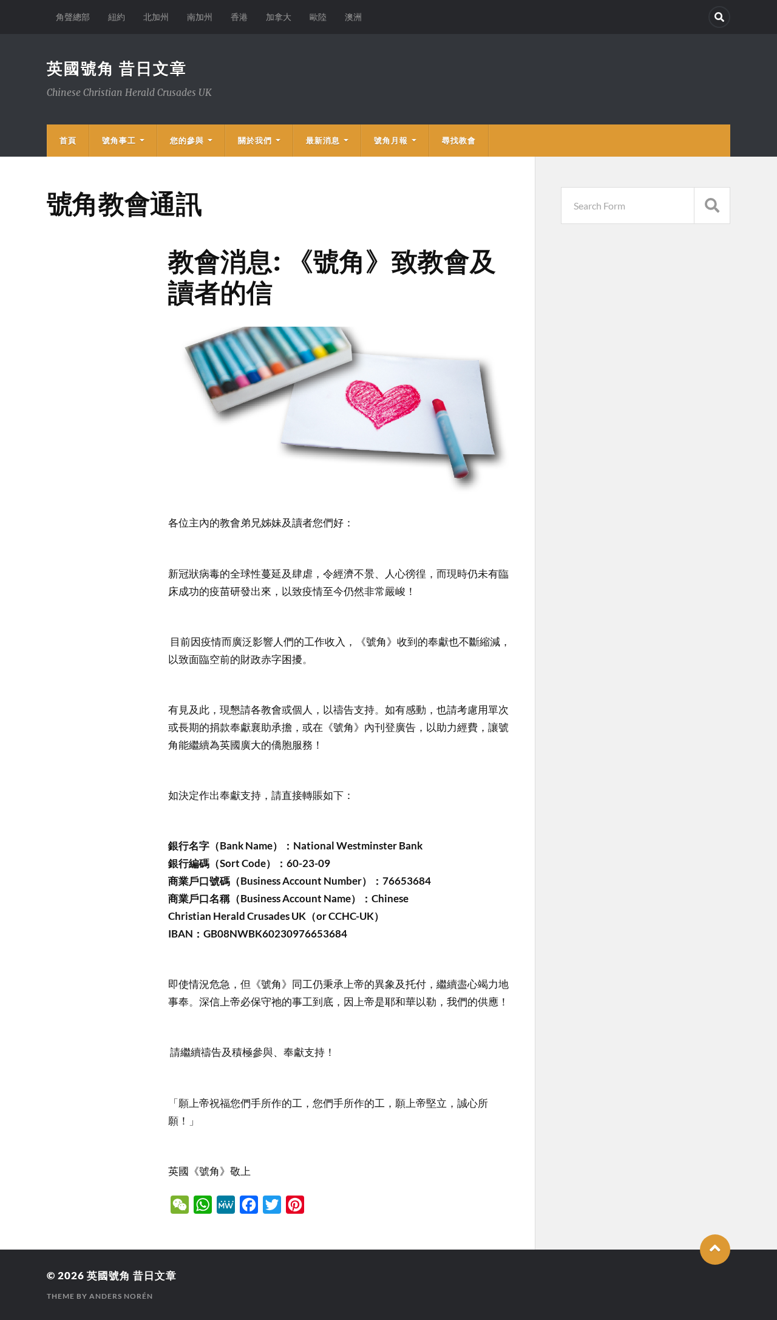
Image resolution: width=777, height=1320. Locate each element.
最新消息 (323, 140)
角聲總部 (73, 17)
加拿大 (278, 17)
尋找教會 (459, 140)
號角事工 (119, 140)
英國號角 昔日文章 (117, 68)
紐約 (116, 17)
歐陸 (318, 17)
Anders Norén (121, 1296)
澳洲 (353, 17)
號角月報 (391, 140)
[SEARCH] (712, 205)
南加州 (199, 17)
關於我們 (255, 140)
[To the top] (715, 1249)
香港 (239, 17)
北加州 (156, 17)
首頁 (67, 140)
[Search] (719, 17)
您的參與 (187, 140)
